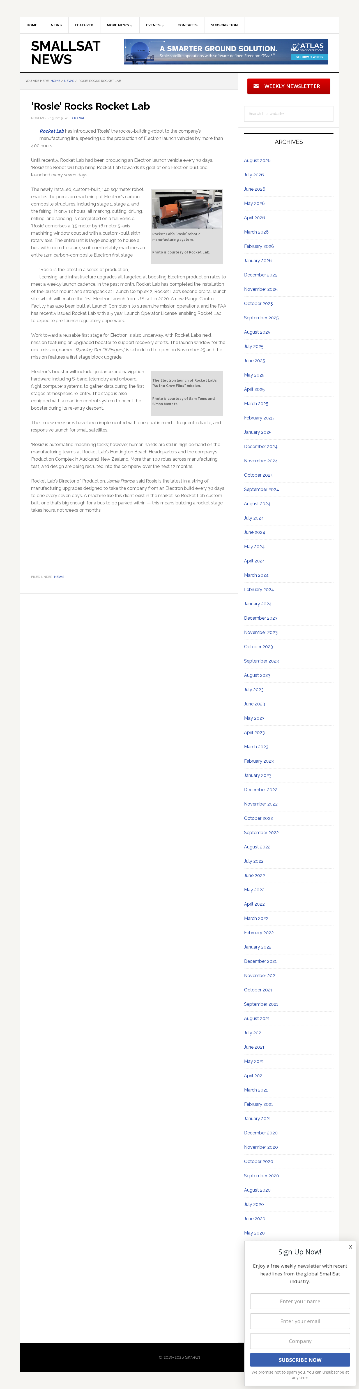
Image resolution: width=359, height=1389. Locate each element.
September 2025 (261, 317)
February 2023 (259, 761)
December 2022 (260, 789)
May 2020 (254, 1233)
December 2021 (260, 961)
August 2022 (257, 847)
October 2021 (258, 990)
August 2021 (257, 1018)
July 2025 (254, 346)
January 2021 (257, 1118)
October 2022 (258, 818)
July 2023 (254, 689)
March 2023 (256, 746)
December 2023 (260, 618)
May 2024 (254, 546)
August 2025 (257, 332)
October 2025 (258, 303)
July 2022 (254, 861)
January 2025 (257, 432)
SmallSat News (65, 52)
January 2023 (257, 775)
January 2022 (257, 947)
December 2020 (261, 1133)
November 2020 (261, 1147)
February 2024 (259, 589)
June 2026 (254, 189)
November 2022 (261, 804)
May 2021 (254, 1061)
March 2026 (256, 232)
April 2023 (254, 732)
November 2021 (260, 975)
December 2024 (261, 446)
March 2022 (256, 918)
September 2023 (261, 661)
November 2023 (261, 632)
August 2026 (257, 160)
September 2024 (261, 489)
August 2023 (257, 675)
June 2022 (254, 875)
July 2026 (254, 174)
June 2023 (254, 704)
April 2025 (254, 389)
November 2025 (261, 289)
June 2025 (254, 360)
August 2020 (257, 1190)
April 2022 (254, 904)
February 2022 (259, 932)
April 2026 (254, 217)
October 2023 (258, 646)
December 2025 (260, 275)
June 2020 (254, 1218)
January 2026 (258, 260)
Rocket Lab (52, 131)
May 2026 (254, 203)
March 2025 (256, 403)
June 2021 (254, 1047)
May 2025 (254, 375)
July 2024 (254, 518)
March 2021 (256, 1090)
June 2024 (254, 532)
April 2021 (254, 1075)
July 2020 (254, 1204)
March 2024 (256, 575)
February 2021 (258, 1104)
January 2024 (258, 603)
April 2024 (254, 561)
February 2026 (259, 246)
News (59, 577)
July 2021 (253, 1032)
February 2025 (259, 418)
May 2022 (254, 889)
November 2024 (261, 460)
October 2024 (258, 475)
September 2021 (261, 1004)
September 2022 (261, 832)
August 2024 (257, 503)
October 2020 (258, 1161)
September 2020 (261, 1175)
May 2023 (254, 718)
